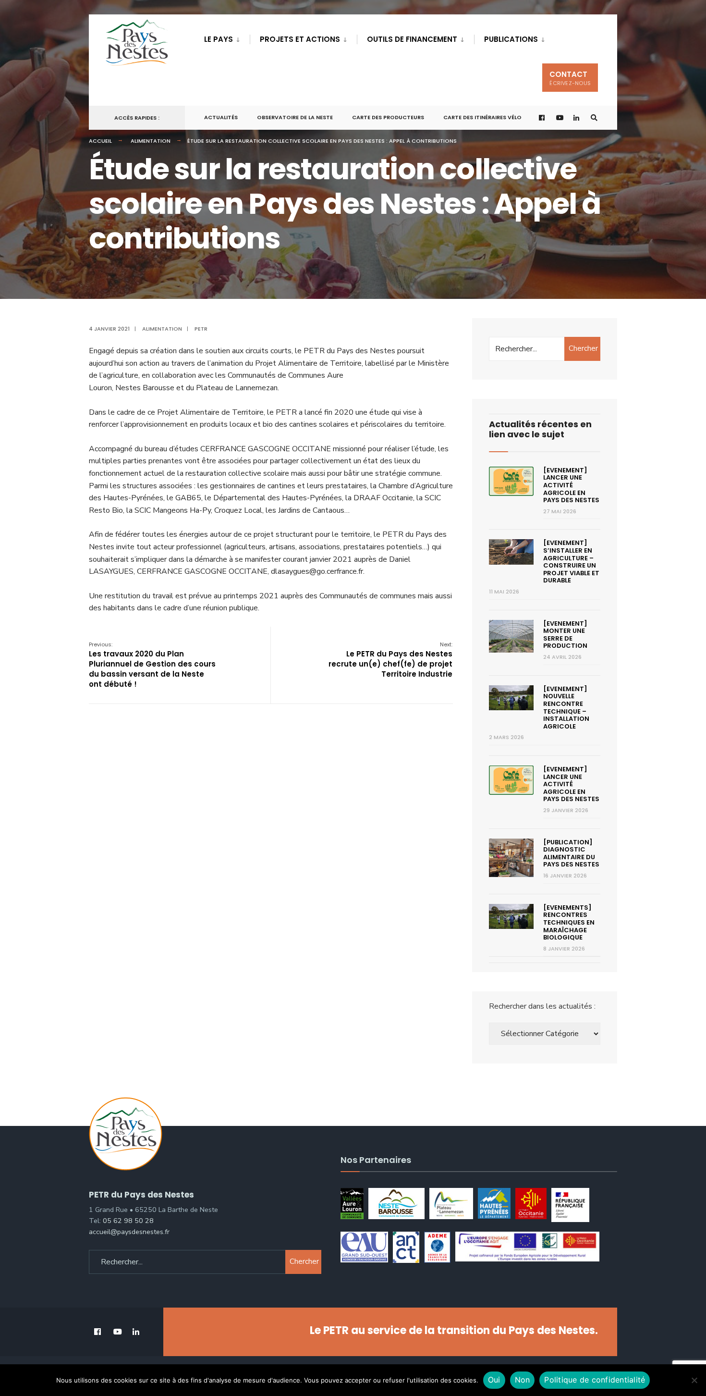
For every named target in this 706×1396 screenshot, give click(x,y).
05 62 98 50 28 (128, 1220)
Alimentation (150, 141)
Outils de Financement (412, 39)
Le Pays (218, 39)
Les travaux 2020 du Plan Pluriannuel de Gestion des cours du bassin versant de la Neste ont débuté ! (152, 665)
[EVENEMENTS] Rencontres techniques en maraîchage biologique (569, 922)
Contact (570, 78)
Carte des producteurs (388, 117)
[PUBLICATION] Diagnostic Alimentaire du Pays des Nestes (571, 853)
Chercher (583, 348)
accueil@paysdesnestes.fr (129, 1231)
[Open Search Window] (594, 118)
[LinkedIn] (576, 118)
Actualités (221, 117)
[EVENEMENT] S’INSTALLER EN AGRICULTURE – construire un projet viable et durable (571, 561)
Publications (511, 39)
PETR (201, 329)
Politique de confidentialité (594, 1379)
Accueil (100, 141)
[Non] (694, 1380)
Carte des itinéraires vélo (482, 117)
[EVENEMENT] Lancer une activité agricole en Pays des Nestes (571, 485)
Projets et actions (300, 39)
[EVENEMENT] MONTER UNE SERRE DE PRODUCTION (565, 635)
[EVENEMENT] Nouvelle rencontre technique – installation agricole (566, 707)
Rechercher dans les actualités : (542, 1006)
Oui (494, 1379)
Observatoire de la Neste (295, 117)
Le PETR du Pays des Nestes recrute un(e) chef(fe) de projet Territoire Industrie (390, 660)
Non (522, 1379)
